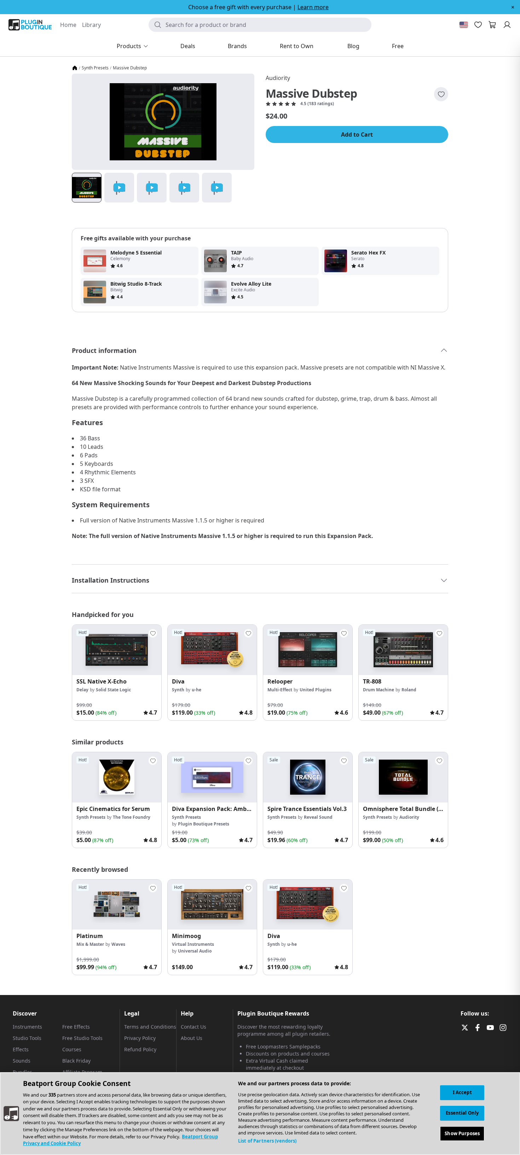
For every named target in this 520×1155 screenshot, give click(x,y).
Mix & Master (90, 944)
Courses (71, 1049)
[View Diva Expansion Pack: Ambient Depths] (212, 777)
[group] (117, 672)
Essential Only (462, 1113)
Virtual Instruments (193, 944)
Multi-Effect (279, 690)
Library (91, 25)
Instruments (27, 1026)
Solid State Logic (113, 690)
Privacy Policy (140, 1038)
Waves (118, 944)
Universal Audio (195, 951)
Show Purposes (462, 1133)
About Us (191, 1038)
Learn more (313, 7)
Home (68, 25)
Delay (82, 690)
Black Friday (76, 1060)
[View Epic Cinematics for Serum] (116, 777)
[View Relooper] (307, 650)
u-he (196, 690)
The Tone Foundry (131, 817)
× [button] (512, 7)
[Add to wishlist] (441, 94)
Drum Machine (378, 690)
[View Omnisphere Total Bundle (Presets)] (403, 777)
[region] (260, 1113)
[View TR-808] (403, 650)
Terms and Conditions (150, 1026)
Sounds (21, 1060)
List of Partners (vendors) (267, 1141)
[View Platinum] (116, 905)
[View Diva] (212, 650)
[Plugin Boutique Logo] (30, 24)
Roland (408, 690)
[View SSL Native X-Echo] (116, 650)
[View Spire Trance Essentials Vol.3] (307, 777)
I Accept (462, 1092)
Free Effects (76, 1026)
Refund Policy (140, 1049)
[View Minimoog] (212, 905)
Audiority (278, 78)
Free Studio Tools (82, 1038)
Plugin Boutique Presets (203, 824)
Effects (21, 1049)
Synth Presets (95, 68)
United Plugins (315, 690)
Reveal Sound (318, 817)
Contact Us (193, 1026)
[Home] (74, 68)
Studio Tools (27, 1038)
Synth (178, 690)
